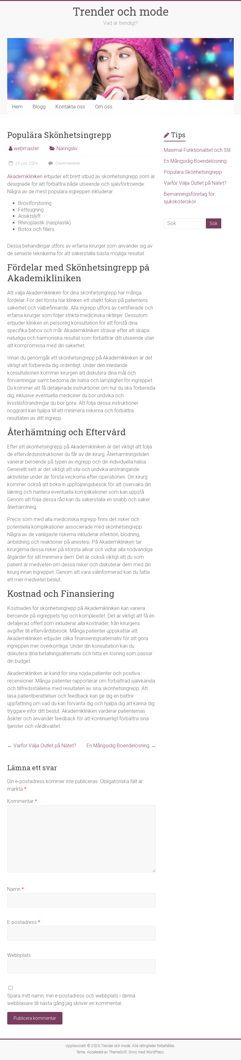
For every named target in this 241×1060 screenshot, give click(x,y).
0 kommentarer (67, 163)
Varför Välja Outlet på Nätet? (41, 746)
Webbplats (19, 955)
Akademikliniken (24, 176)
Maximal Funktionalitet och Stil (197, 150)
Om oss (103, 107)
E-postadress (23, 922)
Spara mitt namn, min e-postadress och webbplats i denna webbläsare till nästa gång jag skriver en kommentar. (71, 999)
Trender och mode (120, 11)
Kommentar (22, 801)
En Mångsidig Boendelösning (121, 746)
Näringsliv (67, 148)
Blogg (39, 107)
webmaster (26, 148)
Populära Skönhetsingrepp (193, 172)
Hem (17, 107)
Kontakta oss (70, 107)
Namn (15, 889)
